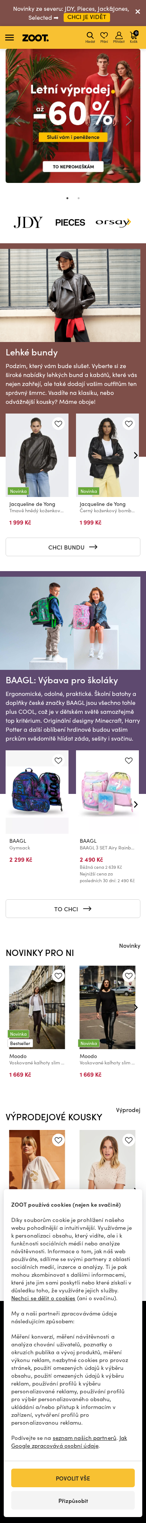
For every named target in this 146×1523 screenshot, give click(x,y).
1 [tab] (67, 198)
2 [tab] (78, 198)
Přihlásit (119, 41)
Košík (133, 36)
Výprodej (128, 1109)
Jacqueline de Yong (32, 503)
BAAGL (17, 840)
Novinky (129, 945)
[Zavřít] (138, 13)
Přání (104, 41)
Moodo (18, 1056)
